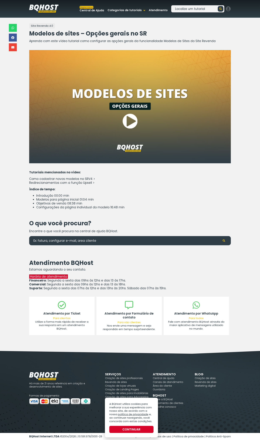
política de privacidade (133, 414)
